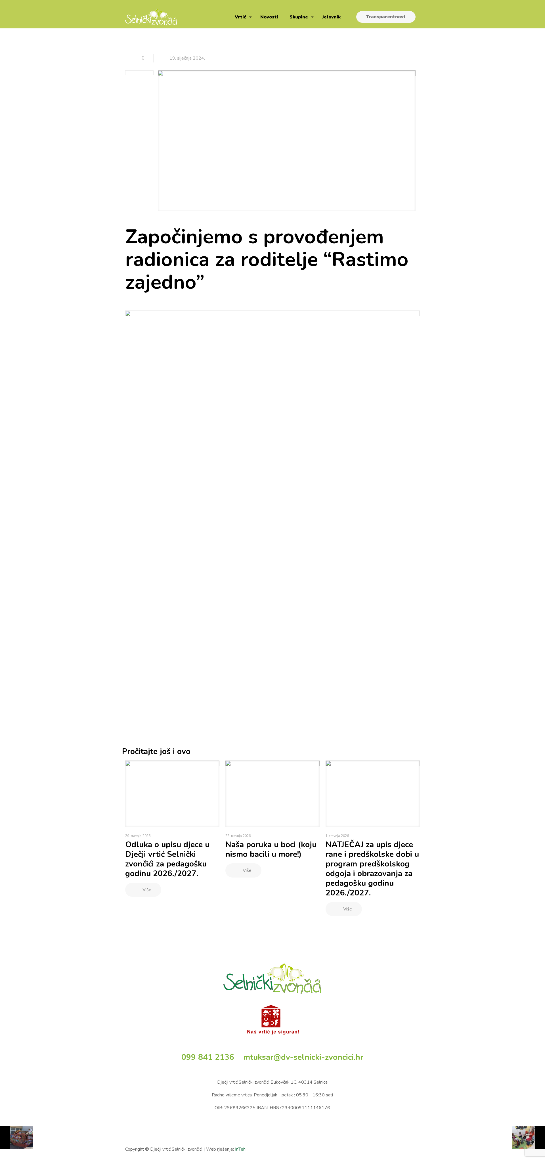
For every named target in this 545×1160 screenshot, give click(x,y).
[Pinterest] (403, 1149)
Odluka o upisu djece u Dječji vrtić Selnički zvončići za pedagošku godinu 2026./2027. (167, 859)
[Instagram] (411, 1149)
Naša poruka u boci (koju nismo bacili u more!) (270, 849)
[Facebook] (388, 1149)
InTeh (240, 1149)
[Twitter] (396, 1149)
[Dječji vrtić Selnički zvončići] (151, 17)
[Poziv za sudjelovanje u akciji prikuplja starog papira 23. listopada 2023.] (16, 1137)
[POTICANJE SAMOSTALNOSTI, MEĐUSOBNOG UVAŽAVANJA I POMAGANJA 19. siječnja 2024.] (528, 1137)
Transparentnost (386, 17)
